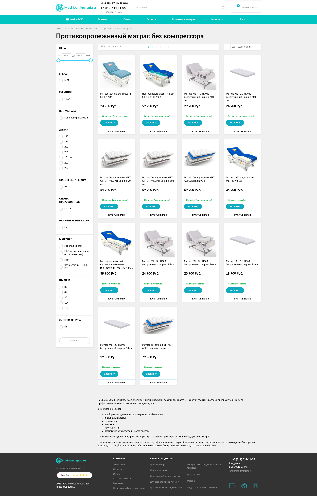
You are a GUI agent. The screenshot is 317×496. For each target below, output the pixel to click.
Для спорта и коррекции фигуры (166, 488)
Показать (75, 341)
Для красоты (193, 475)
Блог (243, 19)
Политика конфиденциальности (128, 488)
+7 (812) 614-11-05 (113, 8)
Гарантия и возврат (183, 19)
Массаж (191, 481)
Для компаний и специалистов (165, 476)
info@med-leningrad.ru (240, 471)
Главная (102, 19)
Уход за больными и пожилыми (202, 488)
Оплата (151, 19)
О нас (126, 19)
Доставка (117, 469)
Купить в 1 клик (116, 131)
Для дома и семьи (158, 470)
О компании (119, 465)
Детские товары (158, 465)
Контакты (217, 19)
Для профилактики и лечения (164, 482)
